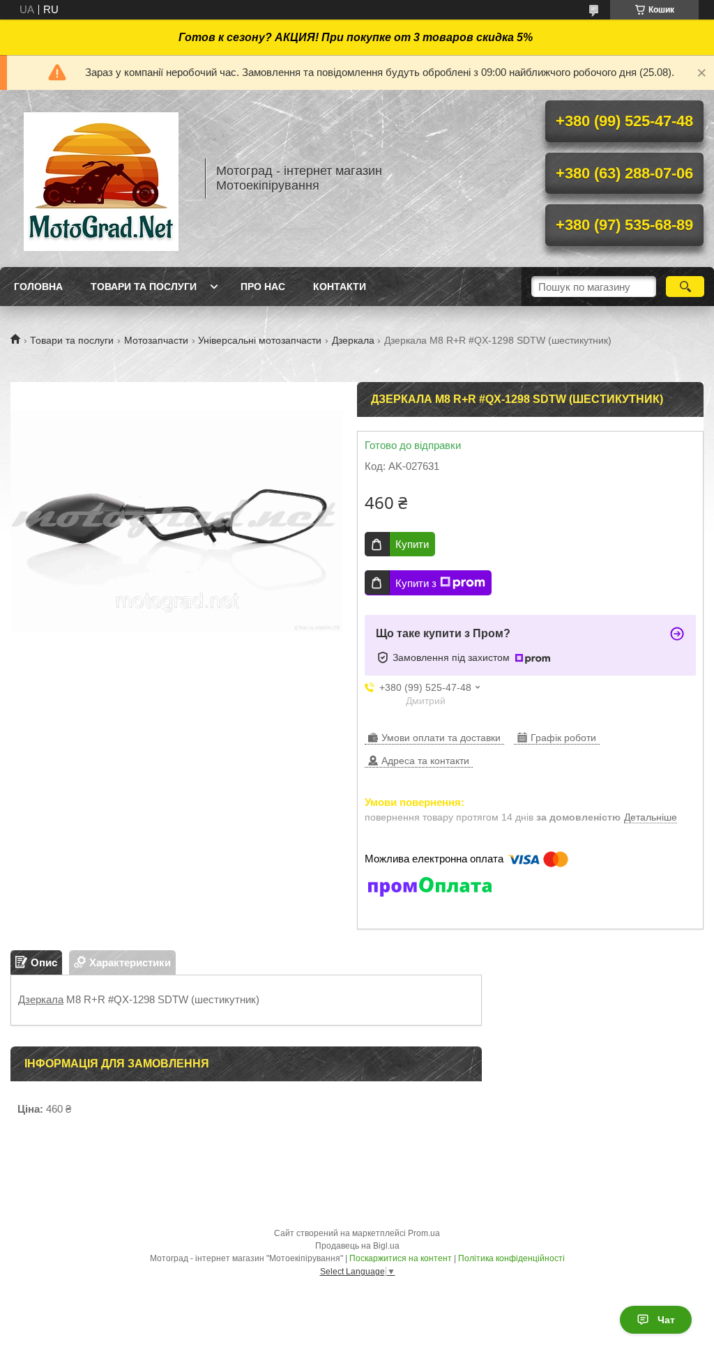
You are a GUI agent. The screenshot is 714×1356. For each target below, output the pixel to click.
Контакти (339, 286)
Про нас (263, 286)
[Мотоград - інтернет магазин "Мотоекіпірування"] (101, 178)
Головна (38, 286)
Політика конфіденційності (511, 1258)
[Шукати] (685, 286)
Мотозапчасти (156, 340)
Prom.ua (424, 1233)
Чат (666, 1319)
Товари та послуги (144, 286)
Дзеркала (353, 340)
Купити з (415, 583)
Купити (412, 544)
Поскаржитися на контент (400, 1258)
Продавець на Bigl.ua (357, 1246)
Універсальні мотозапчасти (259, 340)
